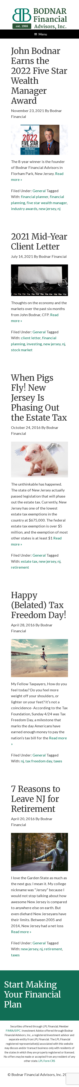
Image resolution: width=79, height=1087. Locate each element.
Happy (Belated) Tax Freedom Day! (38, 605)
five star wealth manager (47, 202)
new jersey (47, 208)
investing (34, 344)
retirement (20, 567)
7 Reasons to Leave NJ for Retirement (35, 799)
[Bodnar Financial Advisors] (39, 10)
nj (59, 208)
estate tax (29, 561)
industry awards (24, 208)
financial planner (34, 196)
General (39, 190)
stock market (22, 350)
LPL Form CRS (47, 1060)
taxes (57, 761)
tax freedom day (38, 761)
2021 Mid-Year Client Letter (39, 241)
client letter (31, 338)
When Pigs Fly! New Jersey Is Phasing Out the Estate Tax (39, 398)
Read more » (21, 931)
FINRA (10, 1030)
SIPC (18, 1030)
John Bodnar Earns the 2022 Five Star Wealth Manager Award (39, 76)
